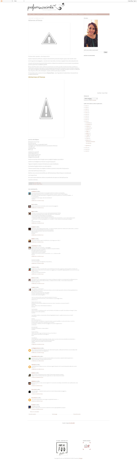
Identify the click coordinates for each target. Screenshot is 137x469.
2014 (86, 116)
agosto (87, 129)
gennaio (88, 145)
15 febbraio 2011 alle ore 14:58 (38, 263)
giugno (87, 133)
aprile (87, 136)
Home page (54, 414)
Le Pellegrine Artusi (36, 348)
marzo (87, 138)
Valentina (34, 381)
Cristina (33, 267)
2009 (86, 149)
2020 (86, 105)
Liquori (38, 184)
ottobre (88, 126)
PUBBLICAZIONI (74, 14)
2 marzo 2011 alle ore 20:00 (37, 377)
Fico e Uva (34, 389)
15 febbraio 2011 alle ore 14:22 (38, 256)
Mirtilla (33, 238)
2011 (86, 121)
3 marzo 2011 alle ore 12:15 (37, 385)
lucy (32, 204)
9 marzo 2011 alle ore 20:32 (37, 409)
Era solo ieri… (89, 143)
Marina (33, 277)
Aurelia (33, 287)
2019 (86, 107)
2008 (86, 151)
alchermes (34, 184)
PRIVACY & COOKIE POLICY (91, 14)
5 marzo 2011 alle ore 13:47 (37, 401)
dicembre (88, 122)
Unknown (34, 364)
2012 (86, 119)
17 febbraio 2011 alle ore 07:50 (38, 344)
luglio (87, 131)
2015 (86, 114)
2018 (86, 109)
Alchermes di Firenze (90, 141)
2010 (86, 147)
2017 (86, 110)
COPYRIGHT (81, 14)
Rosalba (33, 404)
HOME (29, 14)
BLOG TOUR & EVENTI (64, 14)
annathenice (34, 245)
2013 (86, 117)
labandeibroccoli (35, 356)
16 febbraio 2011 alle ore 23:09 (38, 283)
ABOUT (34, 14)
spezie (41, 184)
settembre (88, 128)
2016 (86, 112)
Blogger (80, 458)
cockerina (34, 191)
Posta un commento (34, 411)
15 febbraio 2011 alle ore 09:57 (38, 200)
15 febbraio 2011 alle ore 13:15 (37, 242)
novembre (88, 124)
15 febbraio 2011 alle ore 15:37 (38, 274)
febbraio (88, 140)
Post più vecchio (76, 414)
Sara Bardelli (71, 423)
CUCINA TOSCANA (46, 14)
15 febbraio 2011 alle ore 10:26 (38, 223)
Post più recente (32, 414)
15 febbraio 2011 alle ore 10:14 (38, 207)
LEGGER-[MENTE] (55, 14)
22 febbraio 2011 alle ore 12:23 (38, 369)
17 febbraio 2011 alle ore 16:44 (38, 352)
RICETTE (39, 14)
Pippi (33, 211)
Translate (94, 100)
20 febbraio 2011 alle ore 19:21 (38, 360)
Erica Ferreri (34, 397)
